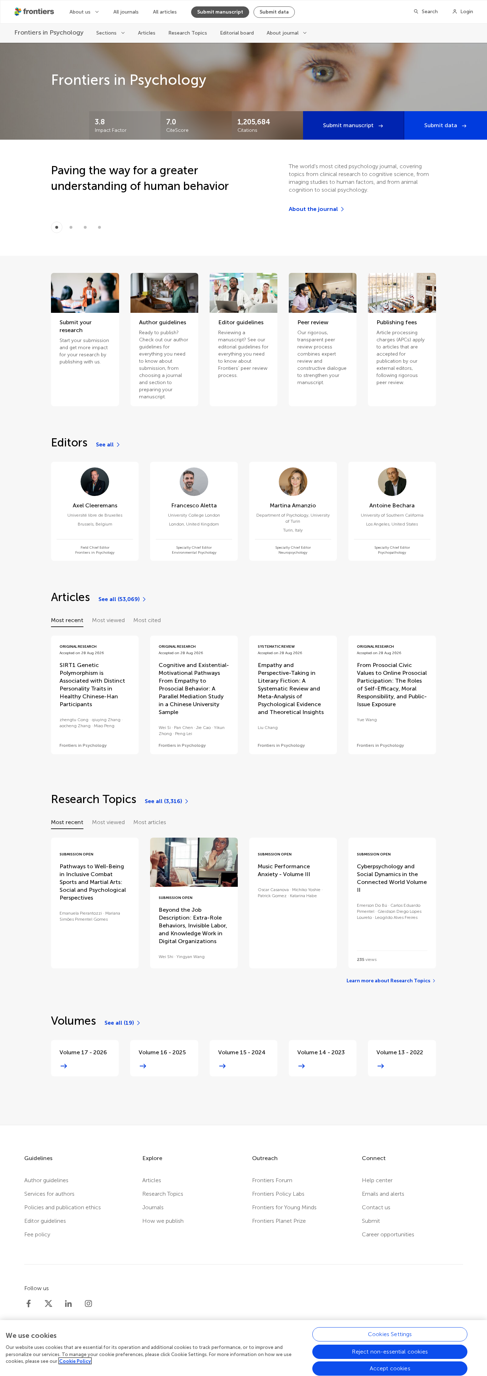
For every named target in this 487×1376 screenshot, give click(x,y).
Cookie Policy (75, 1361)
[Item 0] (56, 227)
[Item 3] (99, 227)
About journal (283, 33)
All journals (126, 12)
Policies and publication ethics (62, 1207)
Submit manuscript (220, 12)
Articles (146, 33)
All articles (165, 12)
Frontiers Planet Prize (279, 1220)
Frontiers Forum (272, 1180)
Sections (107, 33)
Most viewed (108, 620)
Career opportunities (388, 1234)
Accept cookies (390, 1368)
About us (81, 12)
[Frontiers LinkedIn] (68, 1303)
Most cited (147, 620)
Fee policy (37, 1234)
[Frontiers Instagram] (88, 1303)
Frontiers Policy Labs (278, 1193)
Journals (153, 1207)
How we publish (163, 1220)
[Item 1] (71, 227)
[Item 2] (85, 227)
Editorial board (237, 33)
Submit (371, 1220)
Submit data (274, 12)
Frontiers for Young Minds (284, 1207)
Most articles (149, 822)
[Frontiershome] (35, 11)
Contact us (376, 1207)
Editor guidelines (45, 1220)
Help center (377, 1180)
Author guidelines (46, 1180)
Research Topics (187, 33)
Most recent (67, 620)
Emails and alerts (383, 1193)
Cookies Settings (390, 1334)
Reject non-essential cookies (389, 1351)
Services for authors (49, 1193)
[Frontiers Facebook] (28, 1303)
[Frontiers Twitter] (48, 1303)
